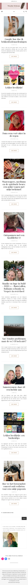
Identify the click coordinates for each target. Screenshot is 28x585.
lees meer (14, 56)
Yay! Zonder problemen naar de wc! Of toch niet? (14, 340)
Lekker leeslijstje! (14, 87)
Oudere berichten (7, 512)
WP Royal (18, 582)
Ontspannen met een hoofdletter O (14, 236)
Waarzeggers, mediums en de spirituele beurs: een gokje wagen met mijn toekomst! (14, 185)
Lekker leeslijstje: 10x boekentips (14, 436)
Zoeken (24, 518)
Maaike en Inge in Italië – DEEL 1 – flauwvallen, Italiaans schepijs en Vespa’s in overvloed (14, 287)
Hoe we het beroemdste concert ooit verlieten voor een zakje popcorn (14, 486)
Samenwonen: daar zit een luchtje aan (14, 388)
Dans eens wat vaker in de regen (14, 134)
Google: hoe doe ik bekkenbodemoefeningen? (14, 40)
